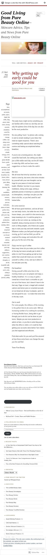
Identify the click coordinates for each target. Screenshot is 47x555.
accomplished (5, 109)
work (4, 270)
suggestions (5, 252)
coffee (4, 139)
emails (7, 152)
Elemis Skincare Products (13, 534)
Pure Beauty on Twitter (15, 477)
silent (7, 225)
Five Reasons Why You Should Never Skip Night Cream (22, 454)
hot (8, 175)
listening (4, 187)
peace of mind (5, 207)
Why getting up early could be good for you (25, 78)
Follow (7, 433)
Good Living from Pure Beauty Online (15, 17)
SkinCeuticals (32, 373)
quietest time (5, 222)
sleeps (7, 227)
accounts (6, 112)
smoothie (6, 242)
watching (6, 267)
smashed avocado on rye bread (6, 232)
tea (8, 257)
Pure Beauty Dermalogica (13, 491)
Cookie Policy (7, 546)
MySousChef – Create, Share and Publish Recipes (20, 416)
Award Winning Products (13, 519)
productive (6, 220)
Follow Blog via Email (15, 422)
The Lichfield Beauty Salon (13, 487)
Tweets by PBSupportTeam (12, 480)
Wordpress (19, 381)
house (3, 177)
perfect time (5, 210)
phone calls (6, 212)
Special (4, 245)
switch (5, 257)
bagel (5, 117)
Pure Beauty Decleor (12, 495)
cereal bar (6, 134)
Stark (21, 88)
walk (8, 265)
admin (3, 114)
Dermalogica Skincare (12, 530)
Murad (22, 373)
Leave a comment (42, 89)
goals (7, 162)
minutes (7, 197)
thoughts (5, 260)
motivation (6, 205)
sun (3, 255)
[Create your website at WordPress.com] (23, 2)
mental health (5, 195)
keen (4, 180)
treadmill (3, 265)
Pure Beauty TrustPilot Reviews (15, 510)
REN (26, 373)
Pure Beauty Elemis (11, 499)
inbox (7, 177)
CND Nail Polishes (11, 522)
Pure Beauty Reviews (12, 506)
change (7, 137)
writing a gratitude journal (5, 275)
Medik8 (18, 373)
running (3, 225)
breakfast (6, 129)
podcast (7, 217)
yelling (8, 277)
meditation (6, 192)
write (8, 270)
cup (8, 139)
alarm (7, 114)
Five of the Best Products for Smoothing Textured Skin (22, 464)
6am (8, 107)
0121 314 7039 (38, 387)
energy (4, 154)
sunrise (7, 255)
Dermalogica (7, 373)
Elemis (13, 373)
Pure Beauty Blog (11, 502)
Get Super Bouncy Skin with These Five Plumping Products (23, 451)
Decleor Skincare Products (14, 526)
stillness (7, 250)
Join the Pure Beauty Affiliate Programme (18, 401)
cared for (6, 132)
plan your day (5, 215)
